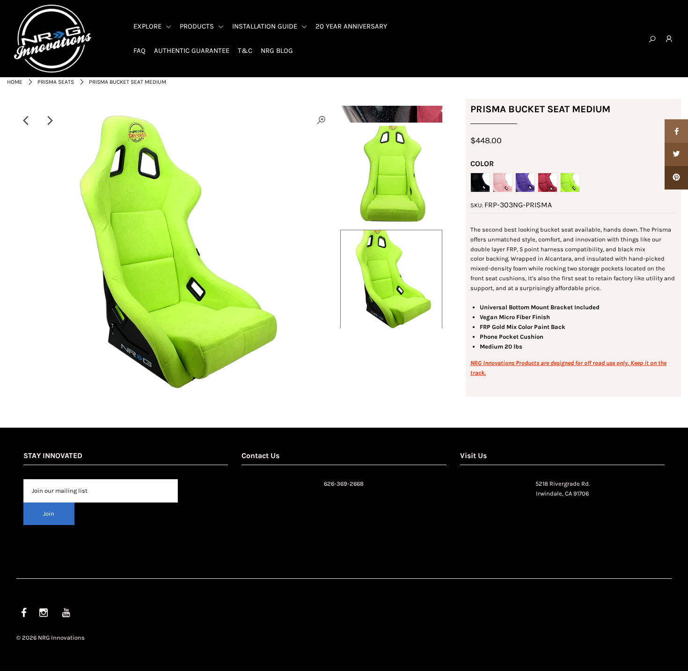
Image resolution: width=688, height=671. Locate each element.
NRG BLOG (277, 50)
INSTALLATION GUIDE (265, 26)
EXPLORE (148, 26)
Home (14, 82)
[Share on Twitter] (676, 154)
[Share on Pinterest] (676, 178)
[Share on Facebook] (676, 131)
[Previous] (26, 120)
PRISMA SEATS (55, 82)
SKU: (476, 205)
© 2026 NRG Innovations (50, 637)
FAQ (139, 50)
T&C (245, 50)
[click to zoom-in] (321, 120)
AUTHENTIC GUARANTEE (191, 50)
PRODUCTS (198, 26)
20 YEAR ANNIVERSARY (351, 26)
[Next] (49, 120)
